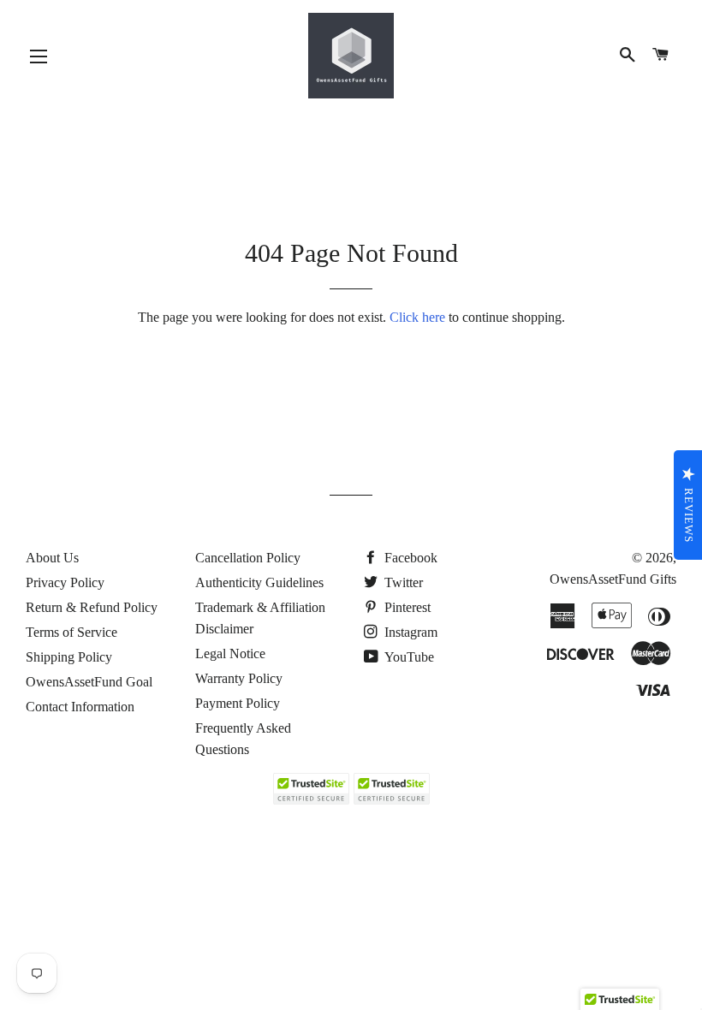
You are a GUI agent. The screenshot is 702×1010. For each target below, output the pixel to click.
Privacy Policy (65, 582)
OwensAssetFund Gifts (613, 579)
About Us (52, 557)
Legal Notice (230, 653)
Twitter (402, 582)
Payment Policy (237, 703)
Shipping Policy (69, 657)
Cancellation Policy (247, 557)
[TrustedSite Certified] (310, 789)
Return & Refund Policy (92, 607)
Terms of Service (71, 632)
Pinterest (406, 607)
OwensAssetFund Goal (89, 681)
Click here (417, 317)
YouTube (408, 657)
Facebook (409, 557)
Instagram (409, 632)
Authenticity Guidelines (259, 582)
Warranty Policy (239, 678)
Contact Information (80, 706)
